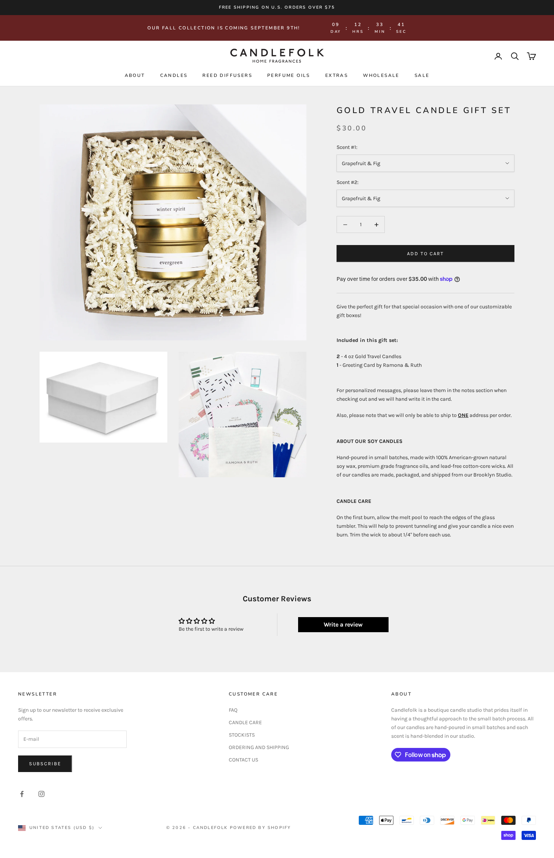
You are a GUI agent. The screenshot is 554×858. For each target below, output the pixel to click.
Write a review (343, 624)
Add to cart (425, 253)
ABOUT (135, 75)
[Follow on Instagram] (41, 794)
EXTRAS (336, 75)
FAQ (233, 710)
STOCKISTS (242, 735)
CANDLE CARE (245, 722)
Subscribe (45, 763)
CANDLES (174, 75)
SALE (422, 75)
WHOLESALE (381, 75)
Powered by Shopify (260, 827)
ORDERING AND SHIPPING (259, 747)
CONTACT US (243, 760)
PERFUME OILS (288, 75)
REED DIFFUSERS (227, 75)
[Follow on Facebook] (22, 794)
